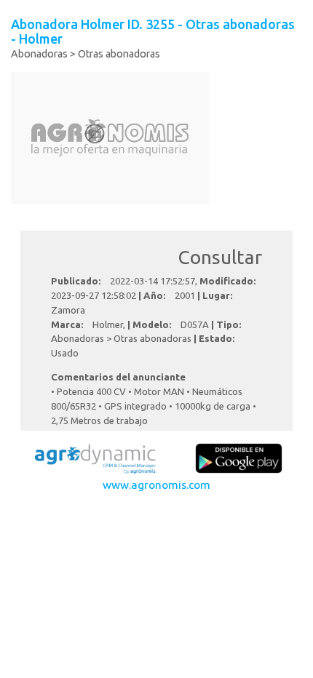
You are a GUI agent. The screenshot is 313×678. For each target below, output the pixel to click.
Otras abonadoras (119, 54)
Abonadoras (39, 54)
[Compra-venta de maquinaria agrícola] (95, 457)
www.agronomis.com (156, 484)
